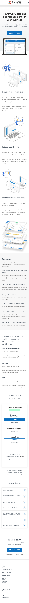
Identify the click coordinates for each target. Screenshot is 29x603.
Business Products (6, 589)
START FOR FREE (14, 33)
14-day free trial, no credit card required (14, 554)
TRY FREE (14, 419)
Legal (3, 572)
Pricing (3, 579)
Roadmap (4, 582)
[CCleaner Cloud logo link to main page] (14, 2)
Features (4, 578)
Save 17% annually (14, 410)
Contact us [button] (4, 599)
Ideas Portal (4, 581)
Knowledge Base (5, 597)
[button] (24, 2)
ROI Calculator (5, 591)
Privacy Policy (8, 572)
